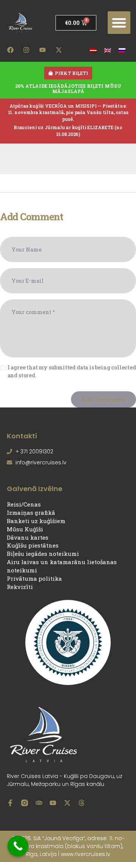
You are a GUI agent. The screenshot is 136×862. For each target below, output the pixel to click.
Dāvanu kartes (27, 537)
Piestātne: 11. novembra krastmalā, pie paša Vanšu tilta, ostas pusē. (68, 112)
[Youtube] (42, 49)
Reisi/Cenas (24, 504)
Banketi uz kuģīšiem (36, 521)
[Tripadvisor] (39, 802)
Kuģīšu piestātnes (33, 545)
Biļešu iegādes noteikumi (43, 553)
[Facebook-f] (10, 802)
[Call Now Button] (18, 846)
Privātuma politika (34, 578)
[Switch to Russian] (122, 50)
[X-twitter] (58, 49)
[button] (119, 22)
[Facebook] (10, 49)
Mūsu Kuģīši (25, 529)
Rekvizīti (20, 586)
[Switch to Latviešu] (93, 50)
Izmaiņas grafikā (31, 512)
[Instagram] (26, 49)
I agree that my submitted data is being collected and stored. (72, 371)
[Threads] (81, 802)
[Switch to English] (107, 50)
